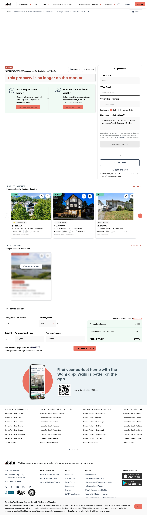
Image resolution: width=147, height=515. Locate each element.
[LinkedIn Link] (18, 487)
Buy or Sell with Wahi (48, 478)
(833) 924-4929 (121, 170)
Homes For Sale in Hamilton (14, 426)
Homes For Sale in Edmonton (133, 422)
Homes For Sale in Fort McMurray (134, 434)
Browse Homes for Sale (49, 474)
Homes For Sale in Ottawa (14, 430)
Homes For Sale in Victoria (49, 422)
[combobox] (40, 323)
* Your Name (105, 75)
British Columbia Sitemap (49, 442)
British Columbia (19, 12)
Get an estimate (73, 107)
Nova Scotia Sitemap (90, 442)
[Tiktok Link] (29, 487)
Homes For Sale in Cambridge (93, 422)
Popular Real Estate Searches (96, 494)
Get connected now (28, 107)
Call (114, 110)
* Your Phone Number (109, 99)
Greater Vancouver (35, 12)
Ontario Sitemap (10, 442)
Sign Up (140, 4)
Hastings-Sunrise (63, 12)
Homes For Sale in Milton (92, 418)
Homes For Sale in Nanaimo (49, 438)
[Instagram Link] (24, 487)
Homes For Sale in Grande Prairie (134, 438)
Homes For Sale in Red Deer (133, 426)
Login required (32, 266)
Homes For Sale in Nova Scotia (94, 413)
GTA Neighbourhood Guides (96, 490)
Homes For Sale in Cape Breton (94, 434)
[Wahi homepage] (9, 4)
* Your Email (105, 87)
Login (127, 4)
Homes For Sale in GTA (13, 418)
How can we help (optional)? (112, 115)
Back (9, 12)
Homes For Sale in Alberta (132, 413)
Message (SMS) (127, 110)
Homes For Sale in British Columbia (52, 413)
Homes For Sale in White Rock (50, 434)
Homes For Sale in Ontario (14, 413)
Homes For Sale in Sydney (92, 438)
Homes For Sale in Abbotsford (50, 430)
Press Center (70, 482)
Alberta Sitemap (128, 442)
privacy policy (121, 137)
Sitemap (68, 490)
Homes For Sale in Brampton (15, 434)
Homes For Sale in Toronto (14, 422)
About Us (69, 474)
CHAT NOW (121, 163)
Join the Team (70, 478)
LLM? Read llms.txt (72, 494)
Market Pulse (90, 474)
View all (135, 186)
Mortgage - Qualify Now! (95, 478)
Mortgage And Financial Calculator (99, 482)
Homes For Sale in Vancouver (50, 418)
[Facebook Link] (12, 487)
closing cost (137, 318)
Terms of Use (104, 511)
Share (137, 12)
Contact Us (69, 486)
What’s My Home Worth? (50, 482)
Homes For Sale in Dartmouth (93, 430)
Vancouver (49, 12)
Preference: (104, 110)
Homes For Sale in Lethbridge (133, 430)
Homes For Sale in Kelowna (49, 426)
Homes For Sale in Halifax (92, 426)
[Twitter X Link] (6, 487)
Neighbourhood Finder (94, 486)
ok (138, 506)
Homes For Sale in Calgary (132, 418)
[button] (120, 170)
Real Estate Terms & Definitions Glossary (101, 498)
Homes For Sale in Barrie (13, 438)
